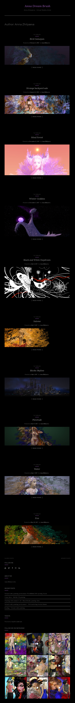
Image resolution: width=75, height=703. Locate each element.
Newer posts (65, 558)
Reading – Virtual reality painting (15, 608)
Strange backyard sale (37, 88)
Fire (37, 518)
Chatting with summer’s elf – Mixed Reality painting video (22, 601)
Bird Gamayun (37, 39)
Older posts (9, 558)
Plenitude (37, 419)
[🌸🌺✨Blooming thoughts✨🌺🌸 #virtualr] (37, 666)
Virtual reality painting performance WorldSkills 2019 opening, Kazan (26, 593)
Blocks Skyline (37, 370)
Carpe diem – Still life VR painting (15, 597)
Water (37, 469)
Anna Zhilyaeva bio (10, 582)
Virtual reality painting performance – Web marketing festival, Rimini (26, 604)
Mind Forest (37, 137)
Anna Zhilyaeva (46, 43)
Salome (37, 321)
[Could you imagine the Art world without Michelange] (15, 644)
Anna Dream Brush (37, 6)
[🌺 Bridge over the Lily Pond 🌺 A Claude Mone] (15, 666)
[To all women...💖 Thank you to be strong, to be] (15, 688)
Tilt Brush (37, 34)
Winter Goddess (37, 198)
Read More (37, 67)
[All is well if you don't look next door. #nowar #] (59, 666)
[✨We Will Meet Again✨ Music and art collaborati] (59, 688)
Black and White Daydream (37, 260)
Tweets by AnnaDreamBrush (13, 621)
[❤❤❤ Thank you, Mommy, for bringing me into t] (37, 688)
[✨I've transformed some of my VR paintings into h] (37, 644)
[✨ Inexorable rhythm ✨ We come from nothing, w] (59, 644)
